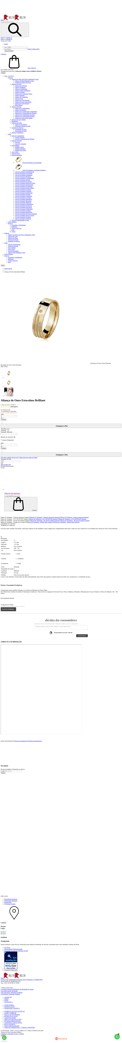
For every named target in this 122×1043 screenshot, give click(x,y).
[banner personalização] (28, 741)
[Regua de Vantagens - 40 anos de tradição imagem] (59, 520)
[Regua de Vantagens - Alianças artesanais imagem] (59, 517)
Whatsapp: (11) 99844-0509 (34, 979)
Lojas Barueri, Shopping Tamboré (10, 994)
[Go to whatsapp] (4, 1037)
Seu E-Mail (7, 47)
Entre (2, 37)
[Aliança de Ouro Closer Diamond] (8, 377)
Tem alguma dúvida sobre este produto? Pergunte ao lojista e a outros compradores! (56, 623)
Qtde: (2, 414)
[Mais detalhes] (14, 489)
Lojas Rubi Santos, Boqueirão (9, 991)
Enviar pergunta (82, 635)
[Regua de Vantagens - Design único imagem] (52, 522)
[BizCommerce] (61, 1038)
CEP (2, 461)
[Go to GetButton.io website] (4, 1041)
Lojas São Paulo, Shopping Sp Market (11, 992)
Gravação (3, 432)
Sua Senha (7, 49)
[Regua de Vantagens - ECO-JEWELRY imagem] (57, 519)
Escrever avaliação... (8, 609)
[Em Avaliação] (62, 961)
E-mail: (3, 771)
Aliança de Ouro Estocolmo (12, 493)
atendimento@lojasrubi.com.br (17, 979)
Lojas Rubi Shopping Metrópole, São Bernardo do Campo (17, 989)
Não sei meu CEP (6, 464)
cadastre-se (9, 37)
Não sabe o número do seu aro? (19, 457)
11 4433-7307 (5, 979)
